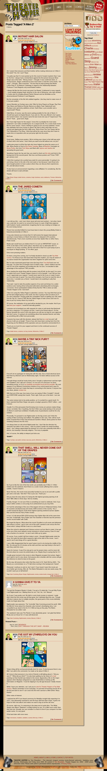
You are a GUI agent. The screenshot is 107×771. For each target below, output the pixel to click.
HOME (36, 757)
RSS (79, 767)
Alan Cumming (14, 574)
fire (98, 55)
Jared (25, 584)
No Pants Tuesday (32, 146)
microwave (13, 717)
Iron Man (94, 64)
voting (101, 87)
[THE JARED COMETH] (34, 218)
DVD (94, 54)
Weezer (33, 618)
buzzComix (95, 46)
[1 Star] (19, 40)
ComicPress (65, 767)
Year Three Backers (71, 64)
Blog (20, 586)
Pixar (98, 72)
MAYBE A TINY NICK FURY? (33, 339)
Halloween (93, 62)
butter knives (21, 177)
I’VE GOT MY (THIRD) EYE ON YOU (37, 634)
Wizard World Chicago (90, 89)
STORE (53, 757)
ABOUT (41, 757)
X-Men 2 (8, 179)
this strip (48, 153)
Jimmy (93, 67)
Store (69, 6)
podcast (86, 75)
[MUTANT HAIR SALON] (34, 68)
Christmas (96, 48)
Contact (79, 6)
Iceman (30, 331)
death (96, 52)
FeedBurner (96, 35)
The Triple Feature (94, 82)
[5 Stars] (25, 40)
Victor (94, 87)
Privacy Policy (66, 763)
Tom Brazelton (59, 762)
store (100, 80)
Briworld (47, 146)
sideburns (47, 177)
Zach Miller (99, 89)
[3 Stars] (22, 40)
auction (95, 43)
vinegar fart (50, 574)
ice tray (25, 331)
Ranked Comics (70, 62)
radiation (25, 717)
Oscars (93, 72)
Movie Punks (11, 148)
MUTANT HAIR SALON (30, 36)
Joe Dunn (92, 70)
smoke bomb (42, 574)
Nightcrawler (30, 574)
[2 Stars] (20, 40)
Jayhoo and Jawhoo (46, 148)
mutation (19, 717)
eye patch (18, 440)
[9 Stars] (32, 40)
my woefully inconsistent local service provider (39, 384)
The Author (68, 55)
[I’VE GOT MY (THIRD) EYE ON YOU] (34, 666)
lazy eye (28, 440)
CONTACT (60, 757)
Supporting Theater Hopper (69, 58)
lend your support (15, 305)
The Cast (68, 56)
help (97, 62)
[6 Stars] (27, 40)
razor (42, 177)
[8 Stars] (30, 40)
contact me (22, 390)
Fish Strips (25, 148)
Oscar (88, 72)
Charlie (88, 48)
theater (86, 82)
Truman (52, 177)
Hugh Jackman (35, 177)
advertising (96, 40)
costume (28, 177)
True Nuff (46, 262)
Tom (31, 38)
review (37, 574)
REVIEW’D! (22, 624)
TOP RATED (69, 757)
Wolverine (58, 177)
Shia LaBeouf (91, 78)
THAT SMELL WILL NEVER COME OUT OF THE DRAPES (39, 449)
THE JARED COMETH (30, 186)
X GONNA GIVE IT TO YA (26, 582)
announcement (88, 43)
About (48, 6)
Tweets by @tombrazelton (72, 35)
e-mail (46, 319)
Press (67, 61)
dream (100, 52)
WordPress (54, 767)
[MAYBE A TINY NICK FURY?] (34, 371)
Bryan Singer (14, 177)
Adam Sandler (88, 40)
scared (30, 717)
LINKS (47, 757)
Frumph (38, 767)
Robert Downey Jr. (89, 77)
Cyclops (12, 440)
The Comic (68, 53)
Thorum (90, 6)
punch (33, 440)
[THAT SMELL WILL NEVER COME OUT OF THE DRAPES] (34, 482)
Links (58, 6)
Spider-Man (95, 80)
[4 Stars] (24, 40)
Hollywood (87, 64)
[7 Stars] (29, 40)
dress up (88, 55)
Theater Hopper (23, 11)
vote (98, 87)
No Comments (57, 180)
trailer (97, 84)
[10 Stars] (34, 40)
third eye (35, 717)
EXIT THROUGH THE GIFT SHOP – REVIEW (34, 626)
